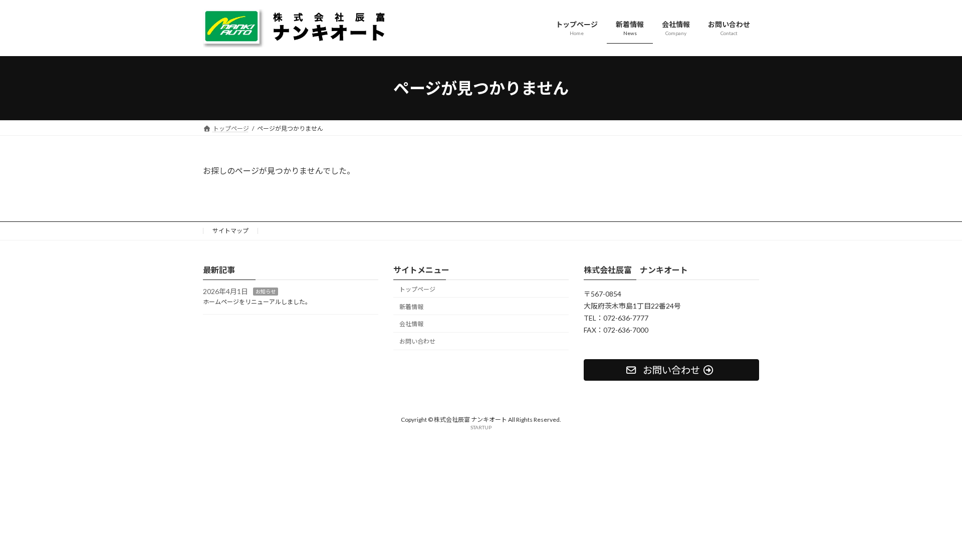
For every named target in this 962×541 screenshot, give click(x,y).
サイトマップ (230, 230)
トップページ (417, 289)
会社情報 (411, 324)
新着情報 (411, 307)
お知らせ (266, 292)
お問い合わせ (417, 341)
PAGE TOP (931, 515)
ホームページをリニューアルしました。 (257, 302)
